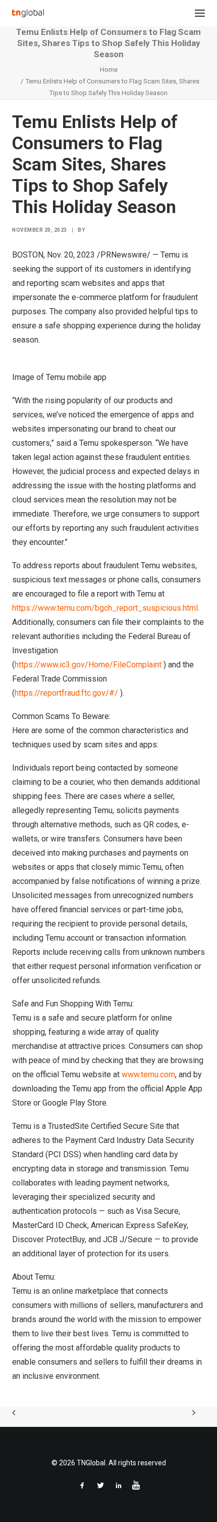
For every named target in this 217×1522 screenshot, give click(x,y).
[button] (200, 13)
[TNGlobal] (28, 13)
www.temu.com (148, 1074)
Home (109, 69)
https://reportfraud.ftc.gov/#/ (66, 693)
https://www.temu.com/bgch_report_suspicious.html (105, 608)
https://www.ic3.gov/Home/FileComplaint (88, 664)
